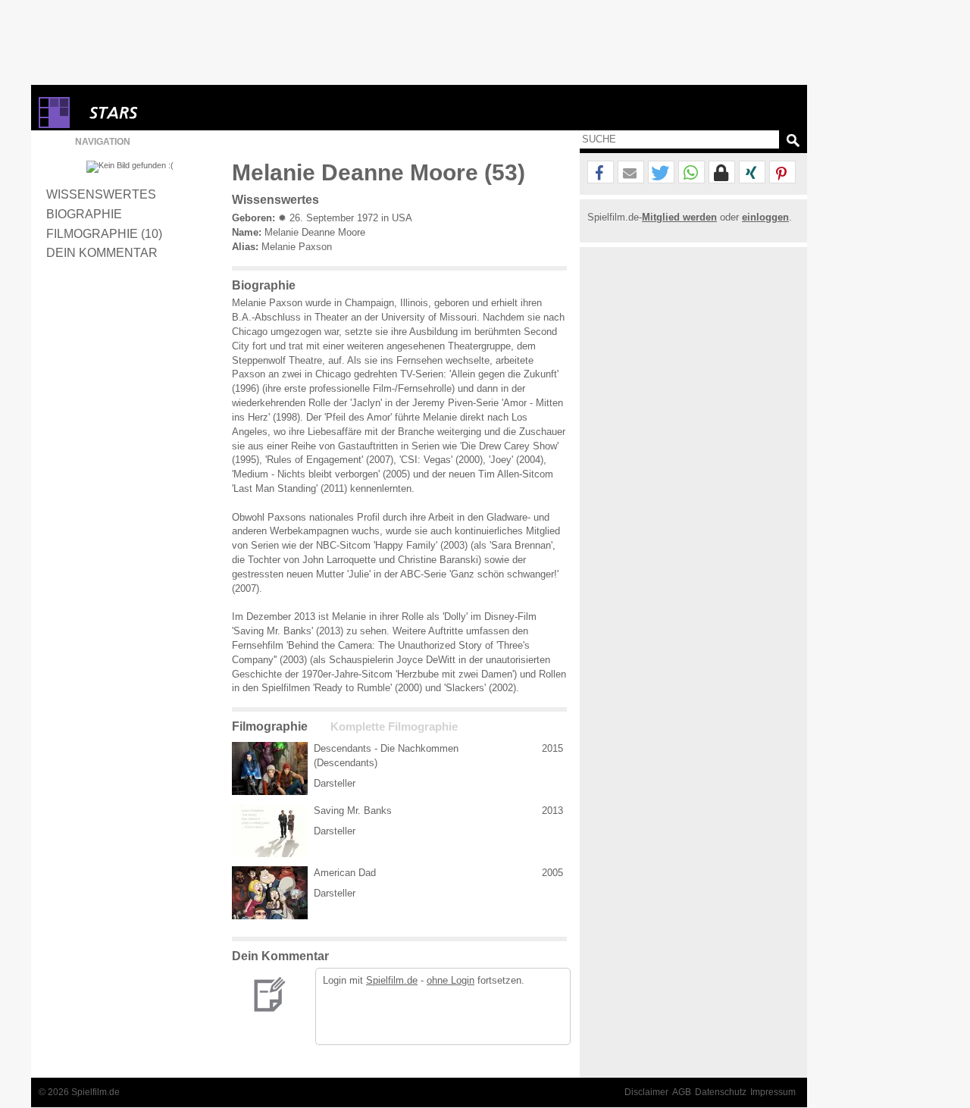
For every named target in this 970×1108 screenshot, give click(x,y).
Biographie (84, 214)
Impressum (773, 1092)
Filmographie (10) (104, 233)
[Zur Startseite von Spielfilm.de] (54, 124)
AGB (681, 1092)
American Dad (345, 872)
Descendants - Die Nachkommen (386, 748)
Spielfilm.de (392, 980)
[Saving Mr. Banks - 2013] (270, 830)
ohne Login (450, 980)
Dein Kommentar (102, 252)
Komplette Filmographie (394, 727)
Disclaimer (646, 1092)
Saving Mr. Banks (353, 810)
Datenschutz (720, 1092)
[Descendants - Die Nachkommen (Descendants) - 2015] (270, 768)
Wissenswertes (101, 194)
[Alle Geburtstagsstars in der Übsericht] (167, 112)
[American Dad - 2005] (270, 892)
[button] (600, 172)
